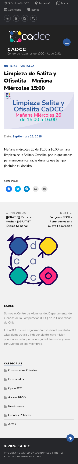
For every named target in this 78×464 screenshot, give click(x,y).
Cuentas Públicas (19, 415)
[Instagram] (24, 18)
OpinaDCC (15, 388)
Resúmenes (16, 406)
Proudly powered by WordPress (27, 452)
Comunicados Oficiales (22, 370)
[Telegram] (7, 18)
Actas (12, 424)
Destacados (16, 379)
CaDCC (16, 49)
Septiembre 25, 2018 (27, 136)
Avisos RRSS (17, 397)
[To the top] (70, 438)
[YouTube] (16, 18)
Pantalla (27, 66)
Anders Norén (31, 456)
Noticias (11, 66)
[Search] (33, 18)
